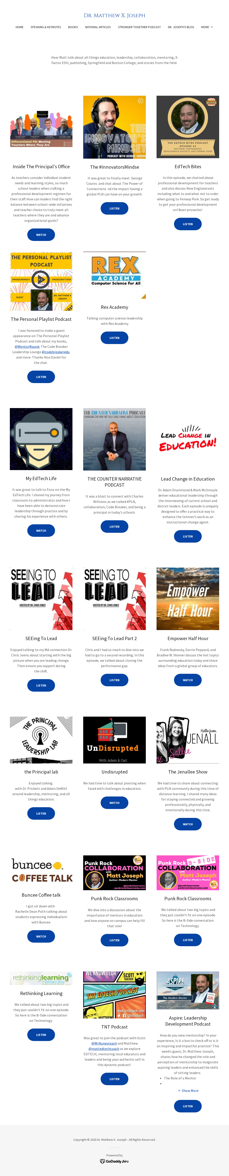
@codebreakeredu (55, 352)
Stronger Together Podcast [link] (139, 27)
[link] (114, 16)
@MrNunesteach (104, 1043)
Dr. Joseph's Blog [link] (181, 27)
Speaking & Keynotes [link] (46, 27)
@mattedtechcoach (104, 1048)
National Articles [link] (98, 27)
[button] (207, 27)
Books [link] (73, 27)
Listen (114, 208)
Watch (41, 235)
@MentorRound (27, 346)
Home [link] (19, 27)
